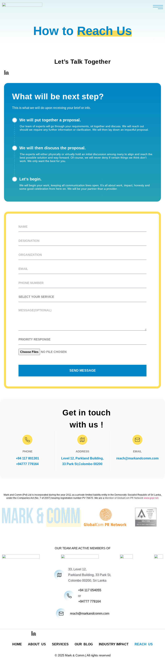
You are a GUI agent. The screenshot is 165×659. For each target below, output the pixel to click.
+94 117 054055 (89, 590)
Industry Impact (114, 644)
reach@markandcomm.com (137, 458)
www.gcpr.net (151, 498)
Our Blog (84, 644)
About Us (37, 644)
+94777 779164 (27, 464)
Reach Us (144, 644)
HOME (17, 644)
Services (60, 644)
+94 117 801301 (27, 458)
